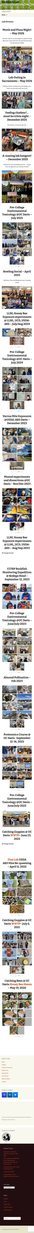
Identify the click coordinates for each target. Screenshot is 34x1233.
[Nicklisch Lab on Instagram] (4, 1095)
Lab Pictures (5, 1076)
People (4, 1065)
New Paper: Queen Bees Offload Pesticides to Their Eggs (11, 1153)
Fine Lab (13, 859)
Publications (5, 1070)
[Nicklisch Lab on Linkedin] (9, 1095)
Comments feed (8, 1207)
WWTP (14, 835)
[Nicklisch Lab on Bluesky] (15, 1095)
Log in (5, 1201)
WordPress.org (8, 1210)
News (3, 1062)
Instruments (5, 1073)
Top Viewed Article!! (9, 1171)
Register (6, 1198)
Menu (3, 15)
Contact (4, 1081)
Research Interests (7, 1067)
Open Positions (6, 1079)
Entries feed (7, 1204)
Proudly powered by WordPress (10, 1229)
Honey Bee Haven (21, 984)
